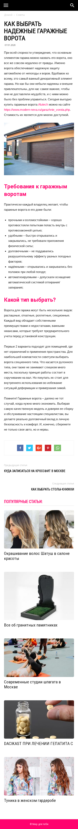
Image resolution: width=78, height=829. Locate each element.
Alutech (43, 104)
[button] (72, 5)
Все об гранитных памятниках (30, 625)
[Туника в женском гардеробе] (39, 776)
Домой (8, 15)
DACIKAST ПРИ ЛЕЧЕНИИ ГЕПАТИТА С (38, 743)
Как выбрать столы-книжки (52, 489)
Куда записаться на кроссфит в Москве (34, 471)
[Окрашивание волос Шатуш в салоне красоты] (39, 529)
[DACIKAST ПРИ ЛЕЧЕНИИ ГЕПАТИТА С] (39, 719)
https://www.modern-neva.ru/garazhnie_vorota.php (37, 109)
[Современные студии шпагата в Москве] (39, 657)
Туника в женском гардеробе (30, 800)
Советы (20, 15)
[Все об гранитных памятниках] (39, 596)
